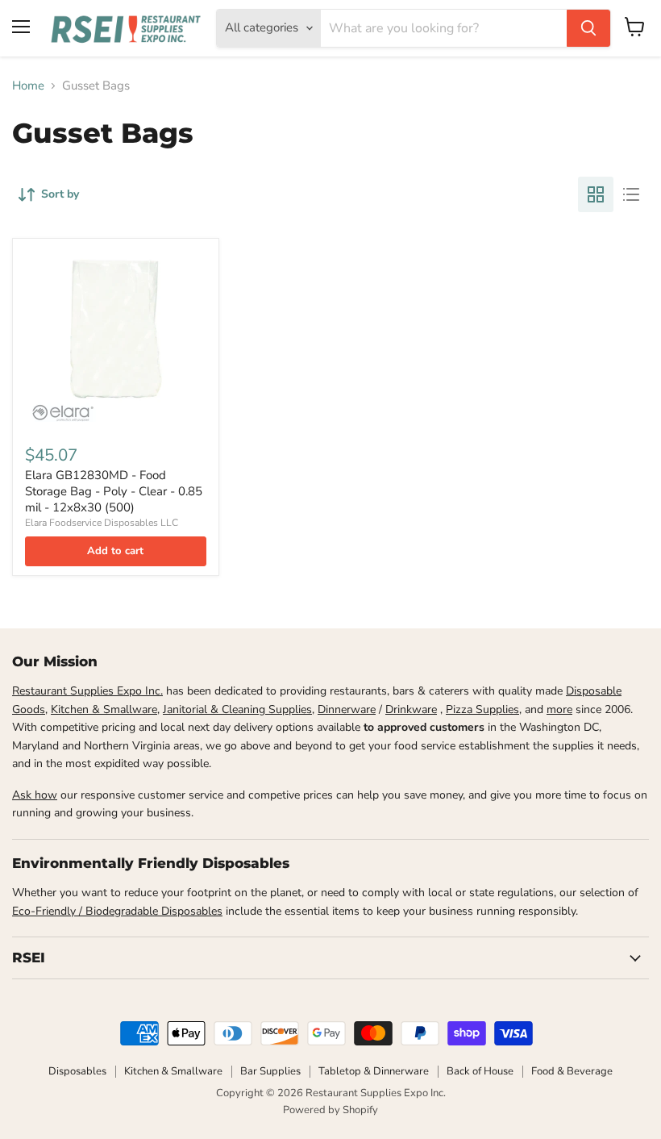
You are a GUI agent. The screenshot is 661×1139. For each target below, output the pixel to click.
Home (28, 86)
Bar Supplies (270, 1071)
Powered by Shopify (330, 1110)
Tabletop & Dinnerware (373, 1071)
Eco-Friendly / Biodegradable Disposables (117, 911)
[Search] (588, 28)
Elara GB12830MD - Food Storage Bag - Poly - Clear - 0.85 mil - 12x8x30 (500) (113, 491)
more (559, 709)
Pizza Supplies (482, 709)
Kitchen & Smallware (104, 709)
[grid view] (595, 194)
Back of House (480, 1071)
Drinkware (411, 709)
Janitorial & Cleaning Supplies (237, 709)
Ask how (34, 795)
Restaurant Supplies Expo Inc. (87, 691)
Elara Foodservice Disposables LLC (101, 522)
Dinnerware (347, 709)
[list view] (631, 194)
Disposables (77, 1071)
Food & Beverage (572, 1071)
